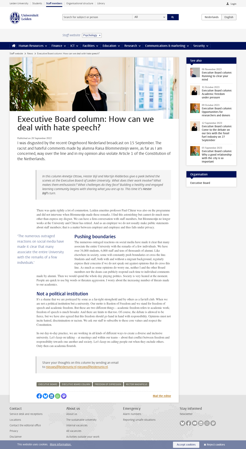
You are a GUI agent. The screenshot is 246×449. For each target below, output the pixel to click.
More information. (60, 444)
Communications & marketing (165, 46)
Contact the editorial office (25, 425)
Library (101, 3)
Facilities (89, 46)
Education (109, 46)
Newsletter (186, 414)
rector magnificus (136, 384)
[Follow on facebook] (188, 423)
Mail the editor (162, 396)
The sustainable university (81, 420)
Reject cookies (216, 444)
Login (233, 3)
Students (37, 3)
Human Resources (31, 46)
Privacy (14, 431)
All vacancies (73, 431)
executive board (47, 384)
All (136, 17)
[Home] (13, 46)
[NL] (212, 17)
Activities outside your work (82, 437)
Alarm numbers (132, 414)
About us (71, 414)
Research (130, 46)
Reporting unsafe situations (139, 420)
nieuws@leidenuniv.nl (61, 367)
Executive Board (200, 183)
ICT (72, 46)
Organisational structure (79, 3)
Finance (57, 46)
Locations (15, 420)
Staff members (54, 3)
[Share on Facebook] (39, 396)
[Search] (173, 17)
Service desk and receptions (26, 414)
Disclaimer (16, 437)
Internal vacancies (76, 425)
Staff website (16, 53)
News (30, 53)
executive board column (76, 384)
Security (199, 46)
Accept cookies (186, 444)
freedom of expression (108, 384)
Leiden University (19, 3)
